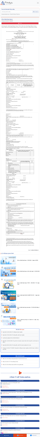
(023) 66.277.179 (5, 410)
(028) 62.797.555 (5, 393)
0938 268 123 (5, 386)
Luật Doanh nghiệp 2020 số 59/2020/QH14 (11, 338)
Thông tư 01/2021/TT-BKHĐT (7, 21)
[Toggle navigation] (37, 3)
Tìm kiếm (36, 11)
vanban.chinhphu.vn (34, 250)
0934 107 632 (5, 417)
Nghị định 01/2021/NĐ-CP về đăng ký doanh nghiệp (12, 332)
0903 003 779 (5, 409)
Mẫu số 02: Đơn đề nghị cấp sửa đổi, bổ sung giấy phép (13, 364)
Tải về (21, 23)
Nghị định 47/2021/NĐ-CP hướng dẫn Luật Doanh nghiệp (13, 335)
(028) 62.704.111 (5, 387)
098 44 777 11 (5, 400)
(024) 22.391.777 (5, 402)
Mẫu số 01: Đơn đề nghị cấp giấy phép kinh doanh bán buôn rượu (15, 358)
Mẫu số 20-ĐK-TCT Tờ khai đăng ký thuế (10, 361)
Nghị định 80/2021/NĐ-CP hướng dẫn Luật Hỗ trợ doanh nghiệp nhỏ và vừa (17, 345)
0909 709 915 (5, 432)
